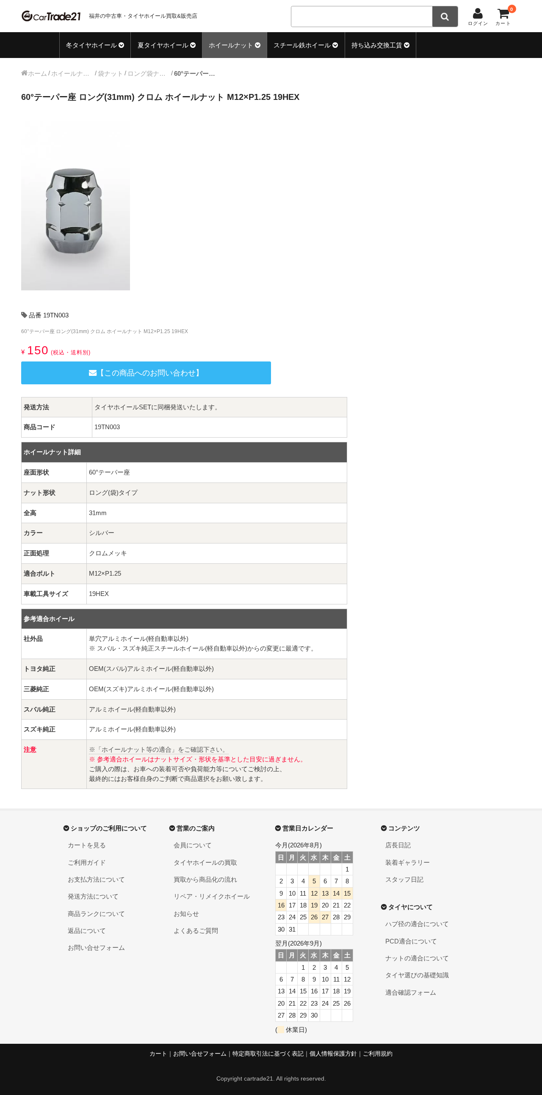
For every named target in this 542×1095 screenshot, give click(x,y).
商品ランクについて (96, 913)
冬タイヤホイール (91, 45)
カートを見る (87, 845)
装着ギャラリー (407, 862)
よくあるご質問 (196, 930)
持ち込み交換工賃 (376, 45)
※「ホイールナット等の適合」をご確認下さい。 (159, 749)
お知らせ (186, 913)
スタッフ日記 (404, 879)
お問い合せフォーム (96, 947)
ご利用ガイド (87, 862)
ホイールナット (231, 45)
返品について (87, 930)
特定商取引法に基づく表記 (268, 1054)
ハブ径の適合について (417, 923)
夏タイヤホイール (163, 45)
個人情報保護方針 (333, 1054)
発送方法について (93, 896)
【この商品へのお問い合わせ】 (150, 372)
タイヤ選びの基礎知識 (417, 975)
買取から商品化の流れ (205, 879)
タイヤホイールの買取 (205, 862)
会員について (193, 845)
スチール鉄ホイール (302, 45)
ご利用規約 (378, 1054)
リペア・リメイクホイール (212, 896)
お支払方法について (96, 879)
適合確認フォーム (410, 992)
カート (158, 1054)
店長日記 (398, 845)
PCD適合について (411, 941)
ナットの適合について (417, 958)
